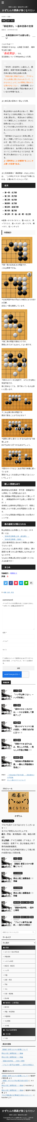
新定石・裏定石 (10, 966)
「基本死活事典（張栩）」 (13, 539)
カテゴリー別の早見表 (12, 952)
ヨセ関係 (7, 1021)
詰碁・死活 (10, 592)
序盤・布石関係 (10, 1011)
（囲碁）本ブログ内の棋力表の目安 (15, 1081)
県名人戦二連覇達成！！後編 (12, 1053)
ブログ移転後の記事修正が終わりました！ (17, 1095)
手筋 (6, 984)
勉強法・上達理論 (12, 1003)
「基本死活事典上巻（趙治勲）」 (16, 536)
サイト (5, 650)
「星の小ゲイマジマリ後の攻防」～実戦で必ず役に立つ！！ (23, 729)
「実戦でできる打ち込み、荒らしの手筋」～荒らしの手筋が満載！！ (23, 747)
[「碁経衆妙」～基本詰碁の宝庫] (21, 583)
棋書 (5, 592)
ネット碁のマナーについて (16, 780)
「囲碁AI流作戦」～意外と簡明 (13, 1061)
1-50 (6, 1038)
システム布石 (9, 961)
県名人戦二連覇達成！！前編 (12, 1057)
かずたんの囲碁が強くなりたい (18, 10)
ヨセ (6, 989)
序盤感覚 (7, 956)
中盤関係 (7, 1016)
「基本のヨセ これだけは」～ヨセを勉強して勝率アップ (23, 712)
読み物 (7, 998)
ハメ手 (7, 970)
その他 (7, 1025)
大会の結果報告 (11, 1030)
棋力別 (7, 1007)
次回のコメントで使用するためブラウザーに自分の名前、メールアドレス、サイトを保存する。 (18, 660)
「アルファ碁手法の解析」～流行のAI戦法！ (18, 1065)
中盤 (6, 975)
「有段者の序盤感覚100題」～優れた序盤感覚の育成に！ (23, 764)
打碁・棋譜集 (9, 993)
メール (5, 641)
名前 (5, 632)
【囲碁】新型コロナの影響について (15, 1049)
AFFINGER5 (26, 1119)
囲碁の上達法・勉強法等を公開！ (18, 1115)
